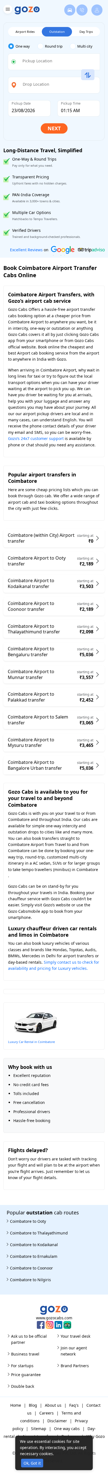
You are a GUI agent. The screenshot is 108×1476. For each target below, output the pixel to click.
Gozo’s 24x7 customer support (36, 438)
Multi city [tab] (84, 46)
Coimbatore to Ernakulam (33, 1256)
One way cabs (67, 1428)
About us (53, 1405)
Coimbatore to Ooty (28, 1221)
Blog (33, 1405)
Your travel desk (75, 1336)
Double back (22, 1386)
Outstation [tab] (57, 31)
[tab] (22, 46)
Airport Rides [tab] (25, 31)
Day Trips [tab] (86, 31)
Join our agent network (74, 1351)
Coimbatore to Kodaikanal (34, 1244)
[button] (7, 10)
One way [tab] (23, 46)
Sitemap (38, 1428)
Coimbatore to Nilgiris (30, 1279)
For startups (22, 1365)
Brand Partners (75, 1365)
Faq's (74, 1405)
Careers (46, 1413)
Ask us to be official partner (29, 1339)
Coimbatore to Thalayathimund (39, 1233)
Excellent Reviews (26, 249)
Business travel (25, 1354)
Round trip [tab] (54, 46)
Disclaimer (57, 1420)
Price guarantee (26, 1374)
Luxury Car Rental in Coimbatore (31, 1042)
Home (15, 1405)
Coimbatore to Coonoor (31, 1268)
